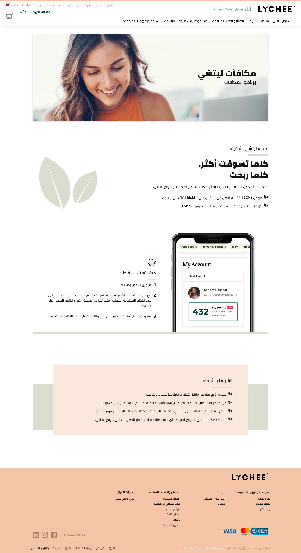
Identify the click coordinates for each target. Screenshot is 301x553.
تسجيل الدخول (28, 4)
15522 (29, 12)
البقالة (171, 21)
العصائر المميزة (171, 498)
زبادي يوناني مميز (125, 498)
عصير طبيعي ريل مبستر (167, 503)
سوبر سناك (264, 498)
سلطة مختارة (263, 503)
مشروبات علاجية (171, 524)
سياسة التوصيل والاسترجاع (51, 4)
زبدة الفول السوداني (214, 498)
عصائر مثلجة (173, 514)
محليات (221, 503)
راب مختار (265, 508)
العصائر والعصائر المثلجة (230, 21)
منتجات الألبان (260, 21)
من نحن (100, 4)
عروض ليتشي (281, 21)
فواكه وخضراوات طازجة (193, 21)
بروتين (176, 519)
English (15, 5)
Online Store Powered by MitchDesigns (203, 548)
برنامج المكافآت (85, 4)
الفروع (111, 4)
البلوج (71, 4)
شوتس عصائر (173, 508)
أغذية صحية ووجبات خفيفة (143, 21)
